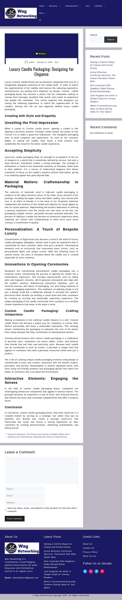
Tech (88, 6)
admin (32, 62)
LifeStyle (98, 6)
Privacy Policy (90, 552)
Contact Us (88, 548)
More (41, 13)
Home (41, 6)
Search (93, 35)
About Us (87, 544)
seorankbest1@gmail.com (25, 578)
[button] (40, 20)
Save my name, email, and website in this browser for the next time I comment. (42, 509)
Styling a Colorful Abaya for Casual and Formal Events (102, 65)
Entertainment (71, 6)
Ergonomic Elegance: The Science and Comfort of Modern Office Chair (39, 434)
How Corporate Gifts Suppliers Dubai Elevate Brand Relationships (102, 88)
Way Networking (13, 559)
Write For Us (89, 556)
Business (53, 6)
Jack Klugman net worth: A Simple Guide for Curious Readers (103, 98)
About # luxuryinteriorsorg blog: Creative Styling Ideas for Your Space (103, 109)
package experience (61, 419)
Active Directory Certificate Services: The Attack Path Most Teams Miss (60, 554)
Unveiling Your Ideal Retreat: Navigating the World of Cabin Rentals (37, 437)
